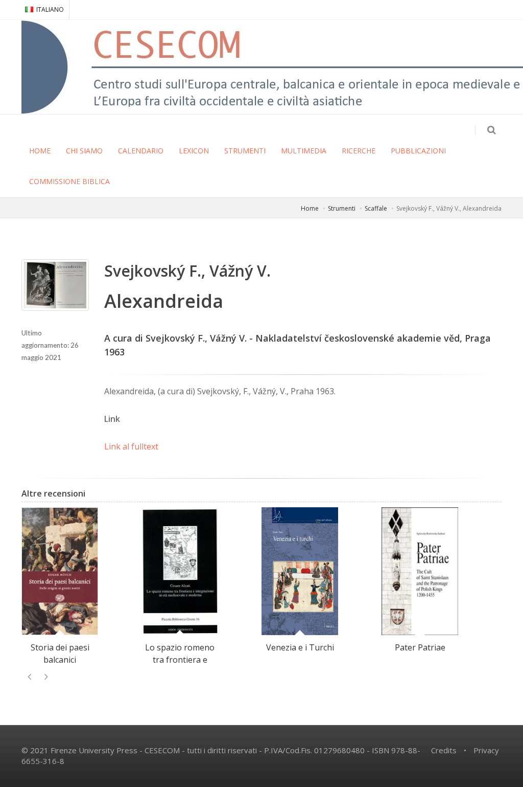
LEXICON (194, 150)
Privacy (486, 750)
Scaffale (376, 208)
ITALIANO (50, 9)
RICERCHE (358, 150)
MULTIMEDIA (303, 150)
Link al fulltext (131, 446)
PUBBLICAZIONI (418, 150)
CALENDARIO (140, 150)
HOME (40, 150)
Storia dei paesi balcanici (60, 653)
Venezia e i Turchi (300, 647)
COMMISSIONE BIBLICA (69, 181)
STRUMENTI (245, 150)
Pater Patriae (420, 647)
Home (310, 208)
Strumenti (341, 208)
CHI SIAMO (84, 150)
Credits (444, 750)
